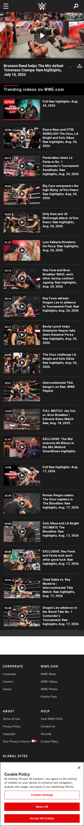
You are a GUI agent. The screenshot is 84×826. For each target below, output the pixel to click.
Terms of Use (11, 718)
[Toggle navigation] (5, 6)
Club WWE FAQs (50, 718)
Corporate (9, 674)
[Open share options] (79, 66)
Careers (8, 681)
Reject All (42, 806)
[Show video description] (70, 66)
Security (46, 734)
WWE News (48, 674)
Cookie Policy (49, 741)
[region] (42, 794)
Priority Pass (49, 696)
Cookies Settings (42, 794)
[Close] (79, 767)
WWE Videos (49, 681)
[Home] (42, 6)
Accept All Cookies (42, 818)
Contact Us (48, 726)
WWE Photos (49, 689)
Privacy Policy (12, 726)
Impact (7, 689)
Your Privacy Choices (12, 741)
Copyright (9, 734)
